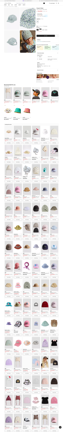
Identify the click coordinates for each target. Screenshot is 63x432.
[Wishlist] (56, 3)
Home (5, 6)
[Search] (44, 3)
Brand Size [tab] (38, 27)
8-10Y (46, 29)
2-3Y (37, 29)
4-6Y (40, 29)
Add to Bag (45, 35)
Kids (7, 6)
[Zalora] (8, 3)
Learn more (57, 44)
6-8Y (43, 29)
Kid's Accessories (11, 6)
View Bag (57, 33)
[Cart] (58, 3)
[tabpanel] (48, 29)
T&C (41, 15)
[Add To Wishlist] (57, 36)
